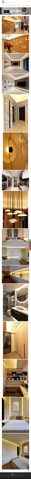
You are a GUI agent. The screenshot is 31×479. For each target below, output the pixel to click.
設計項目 (15, 5)
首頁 (7, 5)
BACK (28, 470)
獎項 (21, 5)
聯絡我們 (27, 5)
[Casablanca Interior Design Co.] (8, 2)
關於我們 (11, 5)
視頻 (23, 5)
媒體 (18, 5)
